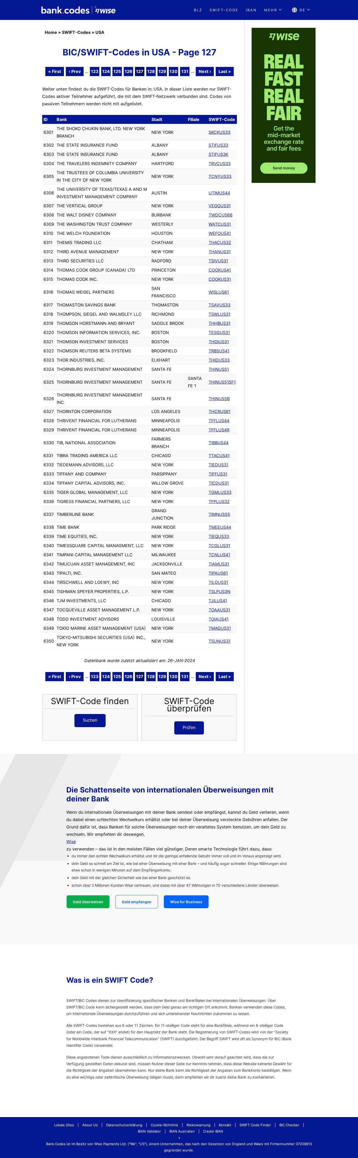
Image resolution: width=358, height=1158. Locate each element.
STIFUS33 (218, 145)
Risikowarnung (198, 1125)
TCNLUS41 (219, 554)
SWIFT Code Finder (255, 1125)
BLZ (198, 10)
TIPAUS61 (218, 573)
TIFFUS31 (218, 474)
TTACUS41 (219, 455)
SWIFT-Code (224, 10)
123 (95, 71)
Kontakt (225, 1125)
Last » (225, 71)
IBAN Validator (149, 1131)
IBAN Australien (182, 1131)
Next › (205, 71)
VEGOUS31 (220, 205)
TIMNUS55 (219, 514)
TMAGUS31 (220, 628)
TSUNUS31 (219, 641)
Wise (71, 841)
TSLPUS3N (219, 591)
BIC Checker (289, 1125)
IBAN (251, 10)
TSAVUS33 (219, 305)
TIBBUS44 (219, 442)
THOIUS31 (219, 341)
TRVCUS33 (220, 163)
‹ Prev (75, 71)
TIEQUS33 (219, 536)
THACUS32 (220, 242)
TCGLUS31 (219, 545)
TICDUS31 (219, 483)
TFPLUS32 (219, 501)
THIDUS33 (219, 360)
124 (106, 71)
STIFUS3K (218, 154)
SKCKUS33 (219, 132)
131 (184, 71)
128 (151, 71)
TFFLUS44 (219, 420)
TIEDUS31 (218, 464)
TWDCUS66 (220, 215)
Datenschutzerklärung (124, 1125)
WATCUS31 (220, 224)
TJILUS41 (218, 600)
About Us (90, 1125)
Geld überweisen (88, 902)
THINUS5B (219, 398)
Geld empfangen (136, 902)
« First (54, 71)
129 (162, 71)
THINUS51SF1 (222, 382)
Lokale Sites (64, 1125)
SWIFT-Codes (76, 32)
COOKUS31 (220, 279)
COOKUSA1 (220, 270)
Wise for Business (186, 902)
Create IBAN (213, 1131)
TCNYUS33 (220, 176)
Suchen (90, 720)
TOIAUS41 (219, 619)
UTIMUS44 (219, 192)
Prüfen (189, 727)
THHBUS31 (219, 323)
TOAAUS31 (219, 609)
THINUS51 (219, 369)
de (303, 10)
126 (128, 71)
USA (99, 32)
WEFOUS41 (220, 233)
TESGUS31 (219, 332)
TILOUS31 (218, 582)
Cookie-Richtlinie (164, 1125)
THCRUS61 (219, 411)
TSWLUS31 (219, 314)
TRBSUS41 (219, 350)
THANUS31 (220, 251)
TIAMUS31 (219, 564)
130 (173, 71)
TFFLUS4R (219, 429)
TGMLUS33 (220, 492)
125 (117, 71)
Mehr (270, 10)
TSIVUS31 (218, 260)
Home (51, 32)
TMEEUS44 (220, 527)
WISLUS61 (219, 292)
